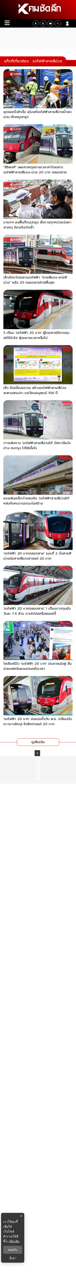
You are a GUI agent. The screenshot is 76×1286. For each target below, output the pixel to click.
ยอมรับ (12, 1249)
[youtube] (50, 23)
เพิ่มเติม (14, 1241)
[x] (43, 23)
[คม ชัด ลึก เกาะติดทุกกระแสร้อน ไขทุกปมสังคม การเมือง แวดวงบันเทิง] (38, 9)
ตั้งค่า (12, 1258)
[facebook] (36, 23)
